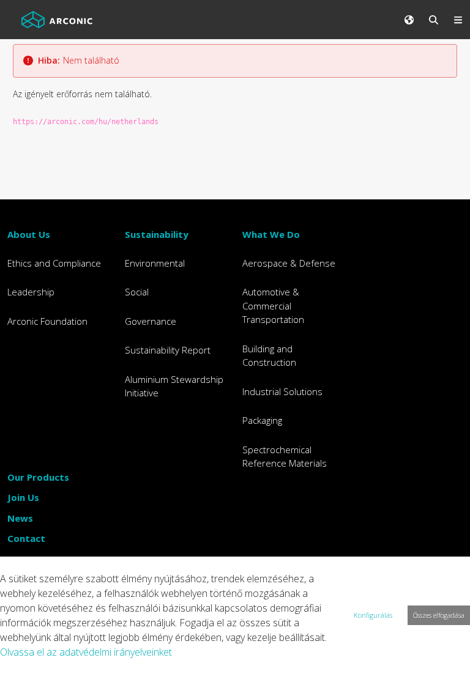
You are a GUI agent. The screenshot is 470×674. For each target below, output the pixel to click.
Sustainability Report (168, 350)
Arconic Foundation (47, 321)
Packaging (262, 420)
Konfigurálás (373, 615)
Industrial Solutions (282, 391)
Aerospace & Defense (288, 263)
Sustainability (156, 234)
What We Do (271, 234)
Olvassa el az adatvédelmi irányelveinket (86, 652)
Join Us (23, 497)
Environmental (155, 263)
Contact (26, 538)
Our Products (38, 477)
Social (137, 292)
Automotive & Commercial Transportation (273, 305)
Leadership (30, 292)
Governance (150, 321)
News (20, 518)
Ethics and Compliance (54, 263)
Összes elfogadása (438, 615)
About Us (28, 234)
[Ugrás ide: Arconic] (56, 19)
